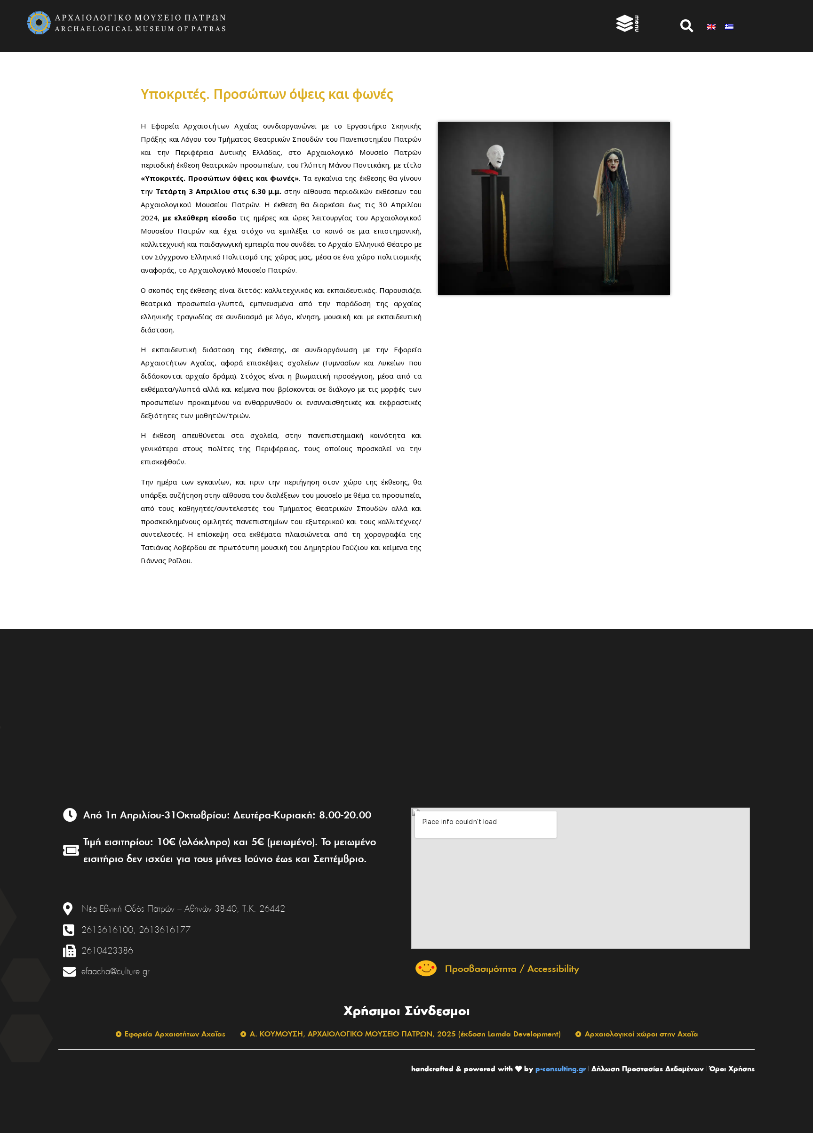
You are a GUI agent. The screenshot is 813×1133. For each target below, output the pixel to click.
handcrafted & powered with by (472, 1068)
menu (637, 23)
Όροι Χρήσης (732, 1068)
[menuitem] (711, 25)
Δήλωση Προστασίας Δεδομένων (647, 1068)
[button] (687, 26)
